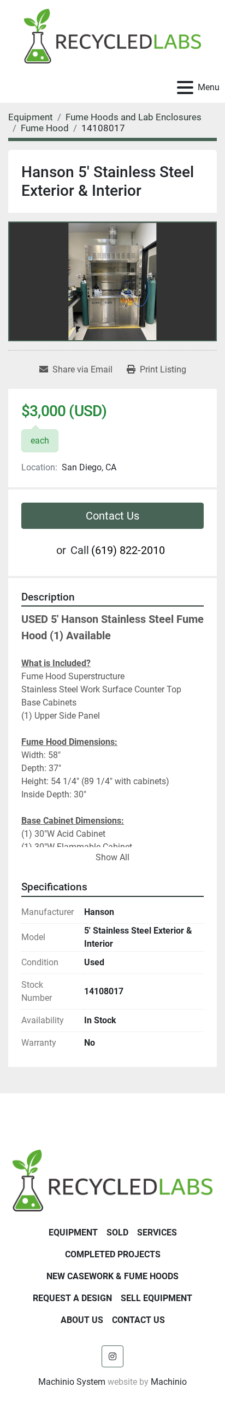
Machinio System (71, 1382)
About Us (82, 1320)
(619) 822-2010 (128, 550)
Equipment (73, 1232)
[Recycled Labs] (112, 1180)
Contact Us (112, 515)
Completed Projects (113, 1254)
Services (157, 1232)
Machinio (169, 1382)
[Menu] (185, 87)
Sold (117, 1232)
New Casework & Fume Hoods (112, 1276)
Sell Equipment (156, 1298)
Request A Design (72, 1298)
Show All (112, 857)
